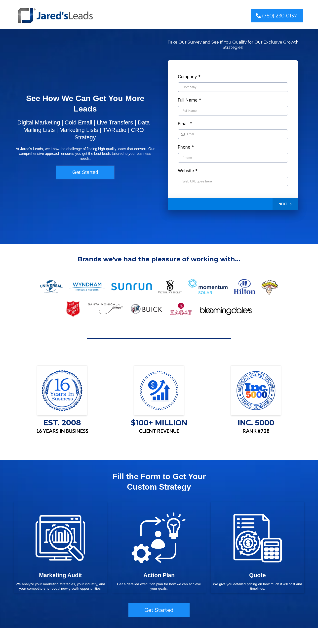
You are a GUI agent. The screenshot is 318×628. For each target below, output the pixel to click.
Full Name (189, 100)
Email (185, 123)
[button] (285, 204)
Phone (186, 147)
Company (189, 76)
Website (188, 170)
